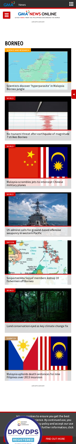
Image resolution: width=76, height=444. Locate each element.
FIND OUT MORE (55, 438)
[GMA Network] (9, 3)
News (22, 4)
